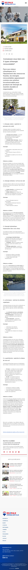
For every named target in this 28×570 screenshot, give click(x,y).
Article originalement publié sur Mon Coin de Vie (13, 432)
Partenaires (5, 527)
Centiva (17, 568)
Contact (5, 538)
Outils (4, 531)
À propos (5, 525)
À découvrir (7, 46)
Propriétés (5, 518)
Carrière (5, 529)
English (4, 540)
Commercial (5, 520)
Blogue (4, 536)
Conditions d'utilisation (16, 565)
